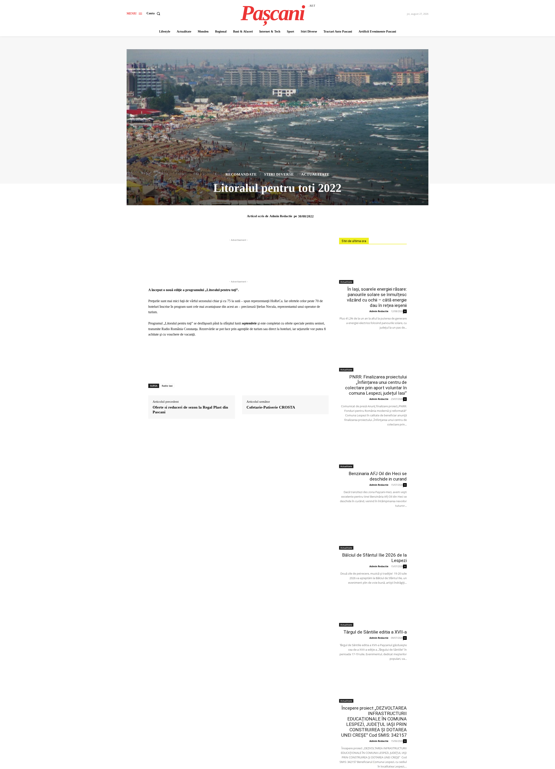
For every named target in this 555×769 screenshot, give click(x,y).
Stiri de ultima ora (354, 241)
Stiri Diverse (279, 174)
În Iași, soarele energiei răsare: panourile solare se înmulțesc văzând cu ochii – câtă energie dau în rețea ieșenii (377, 297)
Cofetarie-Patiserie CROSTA (270, 407)
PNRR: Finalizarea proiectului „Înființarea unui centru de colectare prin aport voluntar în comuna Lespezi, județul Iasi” (376, 385)
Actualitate (315, 174)
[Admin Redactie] (244, 216)
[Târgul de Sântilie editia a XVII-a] (373, 610)
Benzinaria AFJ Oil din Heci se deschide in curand (378, 476)
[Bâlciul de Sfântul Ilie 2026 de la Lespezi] (373, 533)
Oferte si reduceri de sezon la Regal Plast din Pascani (190, 409)
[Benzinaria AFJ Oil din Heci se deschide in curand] (373, 451)
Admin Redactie (280, 216)
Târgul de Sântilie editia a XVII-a (375, 632)
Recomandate (241, 174)
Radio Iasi (167, 385)
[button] (154, 13)
